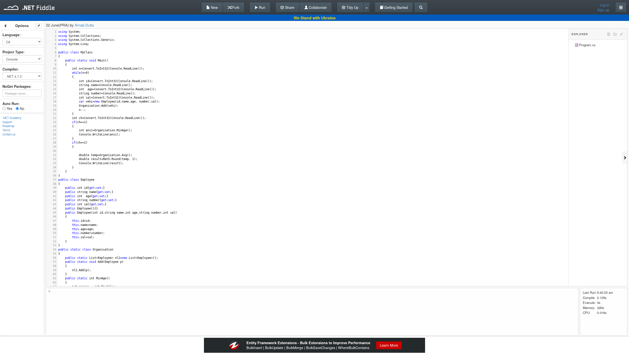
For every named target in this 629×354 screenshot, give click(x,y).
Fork (235, 7)
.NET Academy (11, 118)
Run (261, 7)
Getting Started (395, 7)
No (21, 108)
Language (10, 34)
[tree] (598, 45)
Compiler (9, 69)
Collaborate (317, 7)
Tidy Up (351, 7)
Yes (9, 108)
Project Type (12, 51)
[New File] (609, 34)
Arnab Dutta (84, 25)
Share (289, 7)
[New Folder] (615, 34)
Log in (604, 4)
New (214, 7)
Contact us (8, 134)
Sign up (603, 9)
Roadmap (8, 126)
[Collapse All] (621, 34)
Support (7, 122)
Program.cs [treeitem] (587, 45)
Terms (6, 130)
